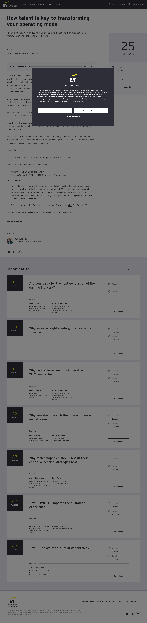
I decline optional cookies (55, 111)
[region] (73, 97)
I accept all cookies (90, 111)
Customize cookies (73, 116)
